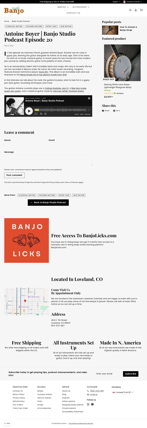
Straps (40, 405)
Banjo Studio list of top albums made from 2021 (43, 74)
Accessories (80, 7)
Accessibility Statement (72, 411)
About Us (66, 391)
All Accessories (44, 408)
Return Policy (18, 394)
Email (52, 140)
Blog (64, 394)
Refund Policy (19, 401)
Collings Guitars (34, 26)
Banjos (62, 7)
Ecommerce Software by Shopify (81, 423)
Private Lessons (69, 408)
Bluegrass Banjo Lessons (73, 405)
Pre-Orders (18, 405)
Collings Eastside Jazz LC (57, 88)
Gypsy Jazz (51, 26)
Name (7, 140)
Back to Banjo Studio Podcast (50, 202)
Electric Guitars (44, 398)
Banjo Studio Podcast (21, 21)
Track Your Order (20, 408)
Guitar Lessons (68, 401)
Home (6, 21)
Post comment (14, 175)
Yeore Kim (43, 72)
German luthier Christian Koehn (68, 91)
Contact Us (73, 13)
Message (9, 152)
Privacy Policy (54, 182)
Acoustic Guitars (44, 394)
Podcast (66, 398)
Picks (39, 401)
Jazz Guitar (66, 26)
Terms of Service (71, 182)
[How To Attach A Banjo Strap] (110, 30)
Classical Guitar (14, 26)
